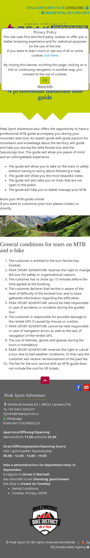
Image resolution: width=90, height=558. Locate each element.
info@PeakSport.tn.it (22, 413)
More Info (45, 86)
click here (51, 55)
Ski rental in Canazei (66, 13)
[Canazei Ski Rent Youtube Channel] (86, 387)
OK (45, 80)
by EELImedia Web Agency (70, 544)
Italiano (35, 8)
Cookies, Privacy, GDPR (29, 493)
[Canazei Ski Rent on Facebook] (78, 387)
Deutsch (55, 8)
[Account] (87, 8)
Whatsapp (14, 418)
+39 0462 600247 (21, 409)
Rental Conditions (25, 488)
